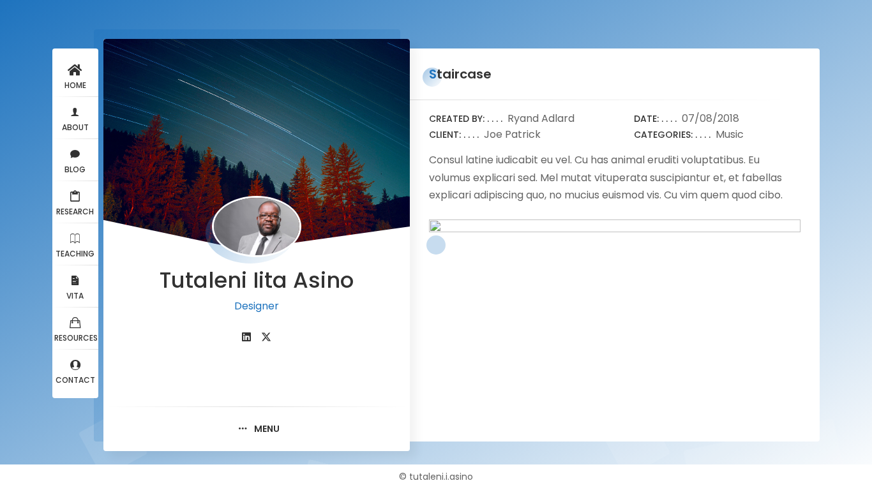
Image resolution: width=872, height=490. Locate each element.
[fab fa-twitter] (266, 337)
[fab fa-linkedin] (246, 337)
